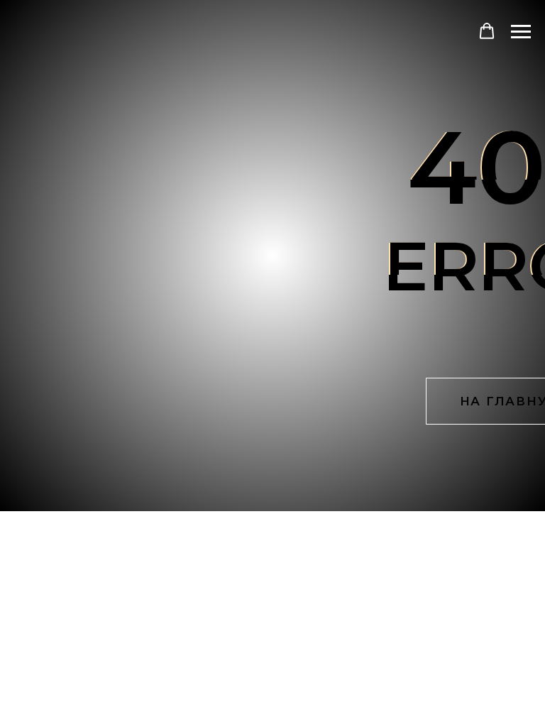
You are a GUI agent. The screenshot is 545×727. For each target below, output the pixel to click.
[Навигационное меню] (521, 32)
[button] (486, 31)
